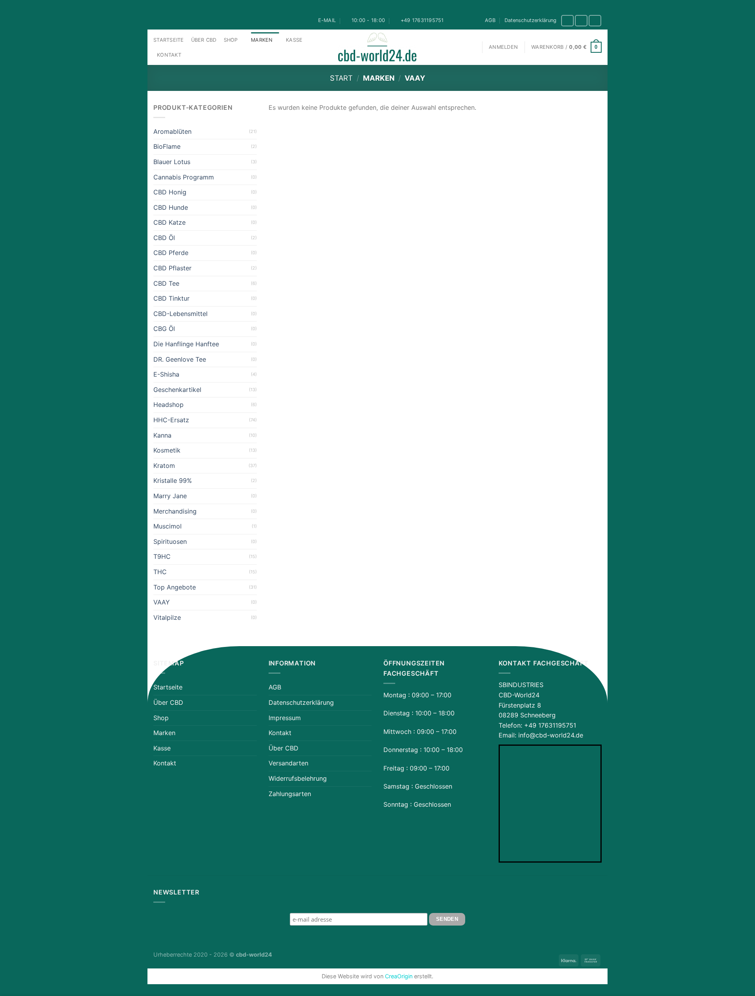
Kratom (164, 465)
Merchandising (175, 511)
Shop (231, 40)
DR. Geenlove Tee (179, 359)
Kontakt (169, 55)
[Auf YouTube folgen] (595, 20)
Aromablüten (172, 131)
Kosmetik (166, 450)
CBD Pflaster (172, 268)
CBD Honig (169, 192)
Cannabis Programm (183, 177)
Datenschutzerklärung (530, 20)
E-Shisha (166, 374)
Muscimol (167, 526)
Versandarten (288, 763)
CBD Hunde (170, 207)
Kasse (294, 40)
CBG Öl (164, 329)
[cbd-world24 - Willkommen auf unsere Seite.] (377, 47)
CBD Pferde (170, 253)
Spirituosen (170, 541)
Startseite (168, 40)
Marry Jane (170, 496)
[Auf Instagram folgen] (581, 20)
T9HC (162, 556)
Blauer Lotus (171, 162)
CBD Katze (169, 222)
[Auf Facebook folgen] (567, 20)
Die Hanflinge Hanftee (186, 344)
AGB (490, 20)
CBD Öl (164, 238)
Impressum (285, 718)
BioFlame (166, 146)
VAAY (161, 602)
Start (341, 78)
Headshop (168, 404)
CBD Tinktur (171, 298)
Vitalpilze (167, 617)
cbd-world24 (254, 954)
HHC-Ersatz (171, 420)
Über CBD (204, 40)
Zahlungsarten (290, 794)
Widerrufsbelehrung (298, 778)
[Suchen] (472, 47)
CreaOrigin (398, 976)
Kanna (162, 435)
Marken (262, 40)
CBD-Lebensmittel (180, 314)
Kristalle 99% (172, 480)
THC (160, 572)
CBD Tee (166, 283)
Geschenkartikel (177, 390)
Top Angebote (174, 587)
